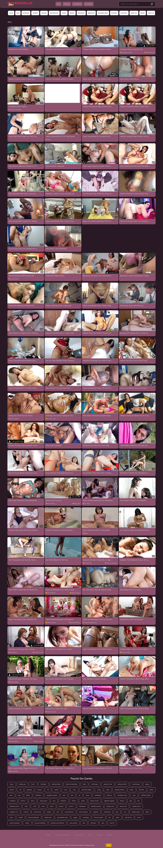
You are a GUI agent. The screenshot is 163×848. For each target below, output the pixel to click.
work (139, 817)
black (151, 790)
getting (29, 790)
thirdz (142, 13)
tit (48, 790)
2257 (90, 835)
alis (84, 823)
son (125, 812)
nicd (17, 13)
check (74, 801)
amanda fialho (87, 790)
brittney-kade (51, 622)
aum (134, 795)
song (99, 790)
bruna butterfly (40, 823)
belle (28, 795)
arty (11, 795)
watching (107, 812)
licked (21, 817)
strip (107, 790)
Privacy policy (79, 835)
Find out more (99, 845)
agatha (95, 812)
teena (12, 790)
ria (20, 790)
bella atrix (48, 817)
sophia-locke (38, 652)
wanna (25, 812)
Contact (99, 835)
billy (84, 784)
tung (49, 139)
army (32, 801)
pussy (61, 806)
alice (87, 795)
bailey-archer (150, 52)
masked (12, 801)
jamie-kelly (39, 741)
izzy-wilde (13, 652)
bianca (23, 801)
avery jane (43, 801)
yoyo (11, 817)
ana (64, 795)
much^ (71, 806)
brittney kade (145, 795)
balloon (63, 801)
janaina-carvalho (111, 563)
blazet (72, 13)
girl (131, 801)
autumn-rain (126, 652)
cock (74, 790)
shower (93, 823)
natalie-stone (76, 593)
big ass (109, 795)
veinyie (44, 13)
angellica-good (127, 52)
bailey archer (122, 784)
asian (12, 784)
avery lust (123, 806)
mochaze (81, 13)
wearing (86, 817)
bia (72, 795)
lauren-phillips (75, 622)
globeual (91, 13)
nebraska (82, 806)
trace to (151, 13)
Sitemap (109, 835)
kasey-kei (77, 503)
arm (58, 812)
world (56, 790)
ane (103, 823)
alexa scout (94, 801)
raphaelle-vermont (91, 622)
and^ (52, 806)
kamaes (114, 13)
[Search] (151, 4)
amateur (38, 795)
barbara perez (96, 806)
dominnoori (54, 13)
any (54, 801)
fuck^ (33, 784)
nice (43, 806)
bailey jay (22, 784)
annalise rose (122, 795)
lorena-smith (14, 279)
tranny (39, 790)
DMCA (48, 835)
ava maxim (73, 823)
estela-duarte (51, 712)
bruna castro (98, 817)
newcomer (37, 812)
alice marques (15, 823)
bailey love (110, 806)
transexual (136, 784)
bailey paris (136, 812)
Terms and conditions (62, 835)
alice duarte (83, 812)
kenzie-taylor (14, 682)
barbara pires (14, 806)
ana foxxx (128, 817)
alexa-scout (14, 771)
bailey (49, 812)
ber (138, 801)
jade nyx (134, 13)
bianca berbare (33, 817)
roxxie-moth (51, 593)
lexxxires (124, 13)
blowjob (43, 784)
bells (83, 801)
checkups (94, 784)
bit (109, 817)
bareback (98, 795)
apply (147, 784)
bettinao (26, 13)
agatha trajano (109, 801)
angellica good (52, 795)
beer (117, 817)
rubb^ (27, 823)
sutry (11, 13)
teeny (122, 801)
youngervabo (103, 13)
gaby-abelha (14, 419)
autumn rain (108, 784)
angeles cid (14, 812)
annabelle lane (62, 817)
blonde (141, 790)
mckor (64, 13)
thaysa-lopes (51, 419)
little (147, 812)
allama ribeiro (119, 790)
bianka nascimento (57, 823)
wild (34, 806)
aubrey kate (56, 784)
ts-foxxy (87, 503)
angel (75, 817)
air (79, 795)
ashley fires (136, 806)
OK (109, 845)
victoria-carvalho (15, 110)
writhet (35, 13)
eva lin (112, 823)
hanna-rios (88, 563)
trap (26, 806)
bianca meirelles (71, 784)
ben (19, 795)
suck (65, 790)
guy (117, 812)
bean (86, 533)
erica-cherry (51, 503)
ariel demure (69, 812)
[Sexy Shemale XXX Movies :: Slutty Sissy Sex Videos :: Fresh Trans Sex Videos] (19, 4)
